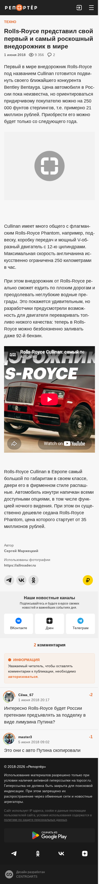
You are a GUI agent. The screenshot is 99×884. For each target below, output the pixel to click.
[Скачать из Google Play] (49, 835)
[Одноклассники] (38, 853)
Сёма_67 (26, 695)
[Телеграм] (14, 853)
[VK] (61, 853)
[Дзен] (85, 853)
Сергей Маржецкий (21, 551)
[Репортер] (21, 7)
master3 (25, 737)
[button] (79, 8)
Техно (10, 22)
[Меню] (91, 8)
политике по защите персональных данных (35, 820)
